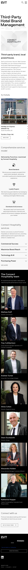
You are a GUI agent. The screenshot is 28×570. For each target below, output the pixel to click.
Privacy (2, 567)
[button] (25, 118)
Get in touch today (8, 525)
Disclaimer (8, 567)
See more (4, 265)
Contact (14, 567)
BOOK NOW (6, 137)
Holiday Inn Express (8, 126)
